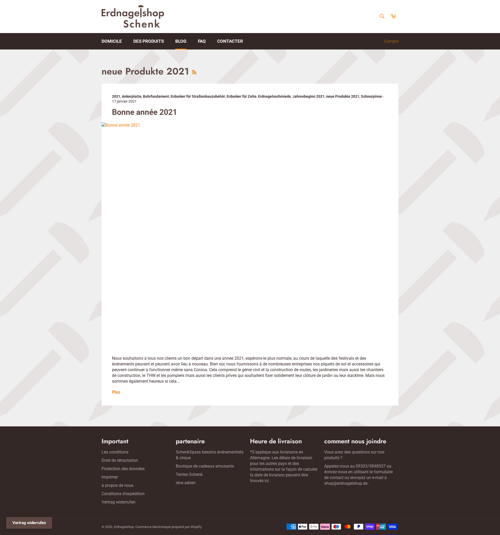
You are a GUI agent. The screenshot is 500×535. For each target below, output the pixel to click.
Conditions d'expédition (123, 493)
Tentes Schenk (189, 474)
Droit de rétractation (120, 460)
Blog (180, 41)
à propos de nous (117, 485)
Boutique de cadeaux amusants (205, 466)
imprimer (110, 477)
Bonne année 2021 (144, 112)
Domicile (112, 41)
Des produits (148, 41)
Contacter (230, 41)
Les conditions (115, 452)
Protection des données (123, 468)
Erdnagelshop (124, 527)
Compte (391, 41)
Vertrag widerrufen (118, 502)
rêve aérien (186, 482)
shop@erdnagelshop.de (345, 483)
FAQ (202, 41)
